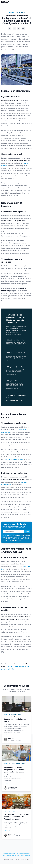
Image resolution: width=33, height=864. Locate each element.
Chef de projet (20, 12)
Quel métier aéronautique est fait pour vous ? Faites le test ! (16, 855)
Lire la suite (7, 735)
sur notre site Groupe (15, 540)
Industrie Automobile (9, 812)
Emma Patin (11, 738)
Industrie (11, 12)
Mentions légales (25, 859)
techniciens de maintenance (13, 459)
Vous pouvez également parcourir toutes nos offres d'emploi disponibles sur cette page (16, 398)
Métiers (6, 714)
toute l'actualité (16, 689)
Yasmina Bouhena (13, 787)
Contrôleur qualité (21, 812)
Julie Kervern (11, 834)
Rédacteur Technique (15, 714)
